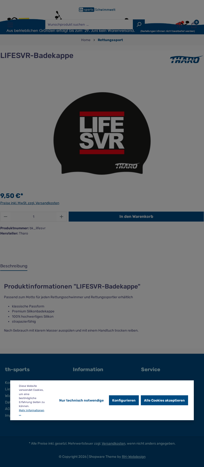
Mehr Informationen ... (31, 412)
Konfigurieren (124, 400)
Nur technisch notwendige (81, 400)
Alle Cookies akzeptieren (164, 400)
